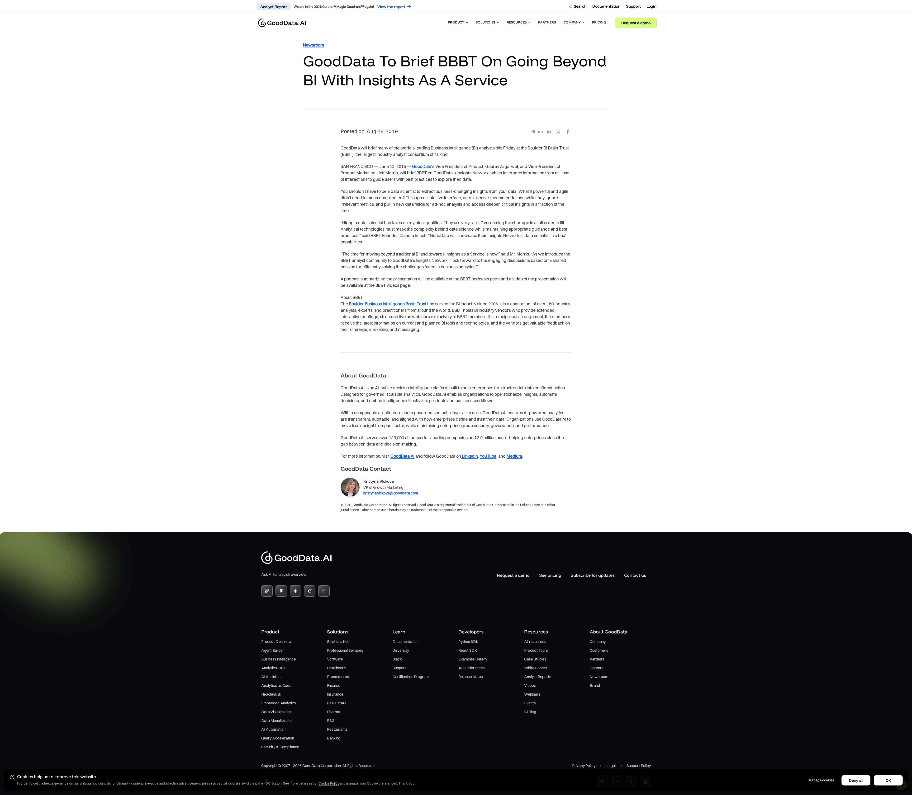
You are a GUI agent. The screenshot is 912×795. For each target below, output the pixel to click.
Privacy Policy (583, 765)
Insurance (335, 694)
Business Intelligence (278, 659)
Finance (333, 685)
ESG (330, 720)
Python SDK (468, 641)
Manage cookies (821, 780)
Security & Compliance (280, 746)
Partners (597, 659)
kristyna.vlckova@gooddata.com (390, 493)
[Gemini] (295, 591)
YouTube (488, 456)
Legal (611, 765)
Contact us (635, 575)
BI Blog (530, 711)
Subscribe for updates (593, 575)
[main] (456, 274)
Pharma (333, 711)
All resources (535, 641)
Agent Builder (272, 650)
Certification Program (411, 676)
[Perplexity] (324, 591)
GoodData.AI (402, 456)
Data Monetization (277, 720)
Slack (397, 659)
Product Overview (276, 641)
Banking (333, 738)
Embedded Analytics (278, 703)
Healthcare (336, 667)
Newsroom (599, 676)
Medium (514, 456)
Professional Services (345, 650)
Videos (530, 685)
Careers (596, 667)
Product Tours (536, 650)
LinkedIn (469, 456)
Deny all (856, 780)
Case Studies (535, 659)
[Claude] (281, 591)
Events (530, 703)
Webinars (532, 694)
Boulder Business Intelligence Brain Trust (387, 304)
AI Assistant (271, 676)
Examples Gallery (472, 659)
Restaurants (337, 729)
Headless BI (271, 694)
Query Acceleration (277, 738)
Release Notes (470, 676)
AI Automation (273, 729)
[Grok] (309, 591)
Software (335, 659)
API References (471, 667)
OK (888, 780)
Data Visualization (276, 711)
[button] (458, 22)
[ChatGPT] (267, 591)
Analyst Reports (537, 676)
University (401, 650)
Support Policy (639, 765)
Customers (599, 650)
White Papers (535, 667)
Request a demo (636, 22)
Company (598, 641)
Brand (595, 685)
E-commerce (338, 676)
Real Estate (337, 703)
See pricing (550, 575)
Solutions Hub (338, 641)
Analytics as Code (276, 685)
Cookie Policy (328, 783)
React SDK (467, 650)
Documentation (405, 641)
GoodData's (423, 166)
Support (399, 667)
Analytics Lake (273, 667)
